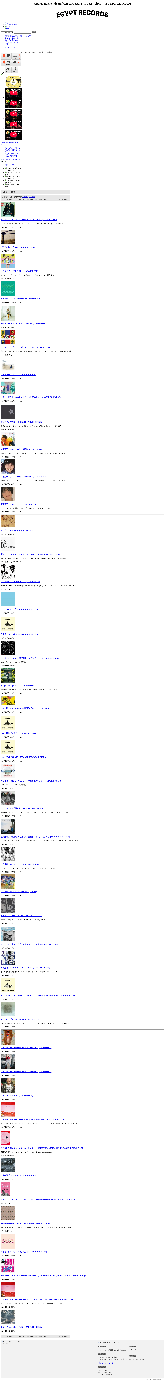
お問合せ (8, 44)
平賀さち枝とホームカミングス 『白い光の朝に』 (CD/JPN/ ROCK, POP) (31, 397)
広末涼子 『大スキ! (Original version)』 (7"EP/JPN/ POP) (24, 477)
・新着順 (32, 197)
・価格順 (25, 197)
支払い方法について (11, 38)
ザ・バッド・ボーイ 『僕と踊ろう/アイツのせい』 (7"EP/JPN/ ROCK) (29, 220)
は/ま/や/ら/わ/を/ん (47, 52)
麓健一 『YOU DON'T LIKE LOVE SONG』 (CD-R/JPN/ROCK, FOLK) (30, 554)
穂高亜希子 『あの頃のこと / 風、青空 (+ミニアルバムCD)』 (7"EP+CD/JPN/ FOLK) (35, 837)
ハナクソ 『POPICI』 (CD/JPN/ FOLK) (17, 1096)
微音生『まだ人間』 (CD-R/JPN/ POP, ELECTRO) (21, 422)
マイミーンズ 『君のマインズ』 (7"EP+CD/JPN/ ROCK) (24, 1252)
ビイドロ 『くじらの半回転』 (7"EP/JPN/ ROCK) (21, 299)
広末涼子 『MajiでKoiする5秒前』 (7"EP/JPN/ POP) (22, 449)
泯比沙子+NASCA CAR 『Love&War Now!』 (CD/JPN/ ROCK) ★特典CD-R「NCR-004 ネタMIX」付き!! (43, 1276)
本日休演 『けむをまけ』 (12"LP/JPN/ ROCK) (20, 864)
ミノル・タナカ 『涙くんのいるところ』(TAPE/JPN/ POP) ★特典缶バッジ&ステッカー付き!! (39, 1199)
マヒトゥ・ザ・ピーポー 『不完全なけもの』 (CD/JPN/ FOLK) (26, 1048)
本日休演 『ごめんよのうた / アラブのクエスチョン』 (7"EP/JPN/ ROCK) (31, 781)
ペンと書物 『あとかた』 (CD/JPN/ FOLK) (18, 733)
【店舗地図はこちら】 (106, 1363)
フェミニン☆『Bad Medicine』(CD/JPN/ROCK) (20, 582)
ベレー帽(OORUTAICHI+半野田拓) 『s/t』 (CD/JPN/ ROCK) (25, 708)
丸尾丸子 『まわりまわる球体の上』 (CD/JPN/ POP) (22, 916)
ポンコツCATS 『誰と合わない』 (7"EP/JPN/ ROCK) (22, 808)
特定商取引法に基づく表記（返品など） (18, 36)
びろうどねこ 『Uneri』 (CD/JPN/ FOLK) (18, 247)
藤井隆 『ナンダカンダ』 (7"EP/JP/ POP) (17, 686)
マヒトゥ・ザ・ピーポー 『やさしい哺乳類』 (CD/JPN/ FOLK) (26, 1072)
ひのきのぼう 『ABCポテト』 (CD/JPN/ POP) (19, 271)
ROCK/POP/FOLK (34, 52)
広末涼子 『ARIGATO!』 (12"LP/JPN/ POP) (19, 504)
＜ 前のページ (7, 199)
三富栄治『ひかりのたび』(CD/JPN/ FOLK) (18, 1175)
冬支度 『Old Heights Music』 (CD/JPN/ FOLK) (20, 634)
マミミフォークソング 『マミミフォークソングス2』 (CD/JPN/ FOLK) (29, 944)
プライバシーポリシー (12, 42)
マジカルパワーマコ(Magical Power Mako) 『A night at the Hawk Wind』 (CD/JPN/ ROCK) (38, 995)
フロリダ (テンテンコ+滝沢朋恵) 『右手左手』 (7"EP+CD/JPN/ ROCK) (30, 658)
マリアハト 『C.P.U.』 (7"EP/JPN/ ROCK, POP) (20, 1019)
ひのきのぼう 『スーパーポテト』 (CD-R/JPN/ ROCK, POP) (25, 347)
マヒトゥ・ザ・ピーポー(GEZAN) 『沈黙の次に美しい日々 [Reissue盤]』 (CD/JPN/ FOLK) (37, 1299)
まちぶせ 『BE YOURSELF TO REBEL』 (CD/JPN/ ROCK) (25, 968)
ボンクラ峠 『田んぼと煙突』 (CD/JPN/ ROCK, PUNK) (23, 757)
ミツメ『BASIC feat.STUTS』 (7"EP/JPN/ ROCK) (21, 1327)
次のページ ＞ (64, 199)
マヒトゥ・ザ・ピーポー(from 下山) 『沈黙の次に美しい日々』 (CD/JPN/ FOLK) (33, 1120)
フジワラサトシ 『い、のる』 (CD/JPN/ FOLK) (20, 609)
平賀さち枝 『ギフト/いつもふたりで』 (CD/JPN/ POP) (23, 324)
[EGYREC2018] (82, 19)
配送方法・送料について (13, 40)
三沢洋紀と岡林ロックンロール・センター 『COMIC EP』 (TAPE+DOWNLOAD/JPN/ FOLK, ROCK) (42, 1148)
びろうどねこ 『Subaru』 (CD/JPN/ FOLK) (18, 375)
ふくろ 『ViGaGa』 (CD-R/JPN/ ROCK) (17, 530)
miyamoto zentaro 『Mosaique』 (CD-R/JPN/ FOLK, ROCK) (25, 1223)
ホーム (23, 52)
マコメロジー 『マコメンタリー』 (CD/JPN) (19, 892)
